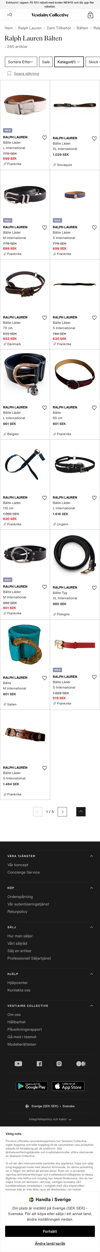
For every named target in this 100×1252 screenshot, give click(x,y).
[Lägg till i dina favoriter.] (44, 137)
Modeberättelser (21, 1044)
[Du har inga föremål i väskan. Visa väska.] (90, 15)
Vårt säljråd (17, 943)
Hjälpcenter (17, 982)
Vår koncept (17, 865)
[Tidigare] (37, 811)
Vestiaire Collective (27, 1006)
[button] (90, 15)
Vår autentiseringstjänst (28, 904)
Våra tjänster (21, 856)
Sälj (11, 927)
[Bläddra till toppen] (81, 811)
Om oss (14, 1014)
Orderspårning (20, 896)
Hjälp (12, 974)
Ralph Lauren (30, 28)
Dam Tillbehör (59, 28)
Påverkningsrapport (24, 1029)
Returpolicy (17, 911)
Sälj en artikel (19, 951)
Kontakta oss (18, 990)
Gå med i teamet (21, 1037)
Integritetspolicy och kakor (48, 1119)
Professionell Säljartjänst (29, 958)
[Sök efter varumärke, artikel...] (9, 14)
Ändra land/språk (50, 1243)
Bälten (82, 28)
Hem (9, 28)
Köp (10, 888)
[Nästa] (62, 811)
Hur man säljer (20, 936)
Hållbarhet (16, 1022)
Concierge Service (23, 872)
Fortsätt (50, 1231)
